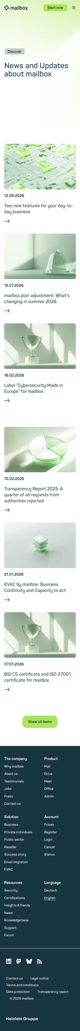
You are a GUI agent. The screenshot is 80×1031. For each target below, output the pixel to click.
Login (48, 840)
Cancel (49, 847)
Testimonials (14, 781)
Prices (49, 825)
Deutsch (50, 890)
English (50, 898)
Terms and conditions (22, 985)
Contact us (12, 804)
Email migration (16, 862)
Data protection (18, 992)
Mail (47, 766)
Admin (49, 796)
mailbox (16, 7)
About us (11, 774)
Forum (9, 935)
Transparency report (52, 992)
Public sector (14, 840)
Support (10, 928)
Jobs (8, 789)
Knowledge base (16, 920)
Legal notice (39, 978)
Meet (48, 781)
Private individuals (18, 832)
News (8, 913)
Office (48, 789)
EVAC (8, 869)
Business (11, 825)
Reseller (10, 847)
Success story (15, 854)
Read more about (40, 226)
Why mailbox (14, 766)
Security (11, 890)
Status (49, 854)
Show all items (40, 722)
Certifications (14, 898)
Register (50, 832)
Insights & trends (17, 905)
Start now (55, 8)
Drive (48, 774)
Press (8, 796)
